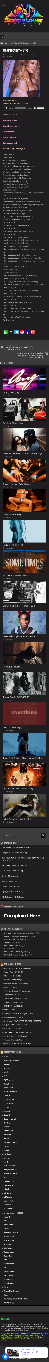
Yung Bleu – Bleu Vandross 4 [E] (14, 853)
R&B (31, 1336)
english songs (6, 1338)
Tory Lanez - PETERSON (13, 1002)
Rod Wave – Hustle (11, 667)
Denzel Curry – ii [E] (9, 881)
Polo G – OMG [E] (11, 393)
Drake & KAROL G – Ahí (13, 545)
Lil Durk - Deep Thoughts (14, 980)
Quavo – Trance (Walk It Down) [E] (18, 484)
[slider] (41, 107)
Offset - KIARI (9, 1010)
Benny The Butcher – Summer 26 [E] (19, 606)
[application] (24, 108)
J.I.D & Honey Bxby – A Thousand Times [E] (22, 453)
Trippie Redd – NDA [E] (10, 887)
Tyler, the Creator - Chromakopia (17, 991)
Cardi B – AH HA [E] (12, 514)
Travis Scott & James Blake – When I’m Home (23, 758)
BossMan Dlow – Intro (13, 423)
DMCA (15, 1359)
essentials (15, 1334)
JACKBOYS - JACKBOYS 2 (13, 1006)
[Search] (43, 835)
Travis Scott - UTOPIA (12, 995)
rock (41, 1336)
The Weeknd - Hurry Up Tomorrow (18, 1032)
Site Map (31, 1359)
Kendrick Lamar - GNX (13, 1029)
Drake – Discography (10, 876)
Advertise (23, 1359)
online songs (14, 1336)
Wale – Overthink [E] (12, 728)
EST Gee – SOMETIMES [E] (15, 575)
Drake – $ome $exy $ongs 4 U (15, 998)
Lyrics (17, 55)
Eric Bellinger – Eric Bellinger (13, 897)
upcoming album (21, 1338)
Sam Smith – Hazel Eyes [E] (12, 871)
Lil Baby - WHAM (10, 987)
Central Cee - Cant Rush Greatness (17, 968)
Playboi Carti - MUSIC (12, 976)
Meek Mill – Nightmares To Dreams (19, 636)
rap (36, 1336)
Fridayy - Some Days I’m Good (16, 983)
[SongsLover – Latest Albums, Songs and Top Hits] (24, 14)
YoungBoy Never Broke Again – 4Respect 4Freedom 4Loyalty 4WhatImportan (30, 354)
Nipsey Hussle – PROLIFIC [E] (13, 892)
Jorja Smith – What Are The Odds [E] (16, 866)
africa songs (34, 1338)
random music (37, 1334)
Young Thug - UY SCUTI (13, 972)
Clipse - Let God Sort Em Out (15, 1025)
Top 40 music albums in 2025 (20, 1044)
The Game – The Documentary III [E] (16, 847)
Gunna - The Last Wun (13, 1040)
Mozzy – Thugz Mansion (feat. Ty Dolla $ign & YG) (19, 347)
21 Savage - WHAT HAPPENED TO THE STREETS (22, 1021)
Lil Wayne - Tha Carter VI (13, 1017)
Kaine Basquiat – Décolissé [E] (17, 819)
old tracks (25, 1334)
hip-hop (24, 1336)
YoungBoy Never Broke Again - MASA (18, 1014)
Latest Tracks (14, 43)
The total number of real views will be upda (21, 37)
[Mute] (34, 108)
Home (4, 43)
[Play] (6, 108)
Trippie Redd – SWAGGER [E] (16, 697)
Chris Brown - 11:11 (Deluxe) (15, 1036)
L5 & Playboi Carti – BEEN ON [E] (18, 788)
